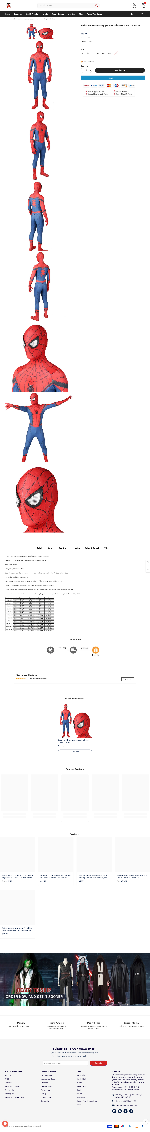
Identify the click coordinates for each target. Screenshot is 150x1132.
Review (51, 548)
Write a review (128, 679)
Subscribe (98, 1063)
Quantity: (84, 66)
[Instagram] (114, 1111)
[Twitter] (131, 1111)
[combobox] (66, 5)
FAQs (106, 548)
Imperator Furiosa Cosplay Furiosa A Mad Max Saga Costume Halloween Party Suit (93, 876)
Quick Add (75, 752)
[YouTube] (125, 1111)
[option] (75, 730)
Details (39, 548)
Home (7, 19)
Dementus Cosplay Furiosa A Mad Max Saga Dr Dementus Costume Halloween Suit (55, 876)
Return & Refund (92, 548)
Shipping (76, 548)
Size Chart (63, 548)
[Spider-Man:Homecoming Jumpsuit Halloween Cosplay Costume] (75, 721)
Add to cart (120, 70)
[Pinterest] (120, 1111)
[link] (14, 814)
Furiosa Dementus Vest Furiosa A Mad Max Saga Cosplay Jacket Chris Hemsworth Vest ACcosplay (17, 929)
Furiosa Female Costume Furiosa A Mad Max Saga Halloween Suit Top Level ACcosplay (17, 876)
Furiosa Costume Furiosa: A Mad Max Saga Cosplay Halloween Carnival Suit (132, 876)
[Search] (68, 5)
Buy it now (113, 78)
